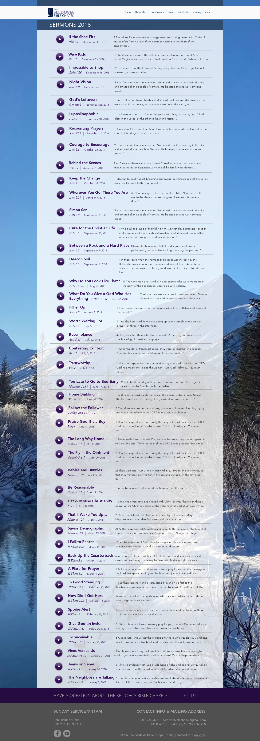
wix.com (199, 735)
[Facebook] (57, 733)
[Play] (60, 39)
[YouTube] (66, 733)
